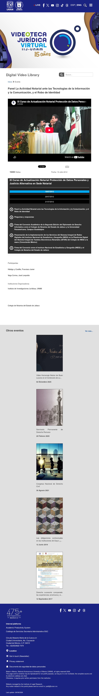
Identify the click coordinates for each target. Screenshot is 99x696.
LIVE (37, 5)
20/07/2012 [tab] (49, 196)
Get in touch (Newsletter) (19, 656)
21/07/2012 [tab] (49, 201)
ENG (79, 5)
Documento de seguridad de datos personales (27, 666)
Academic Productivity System (18, 627)
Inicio (10, 81)
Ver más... (89, 331)
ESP (73, 4)
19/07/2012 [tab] (49, 191)
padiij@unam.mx (51, 686)
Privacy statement (16, 661)
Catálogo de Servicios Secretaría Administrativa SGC (27, 631)
